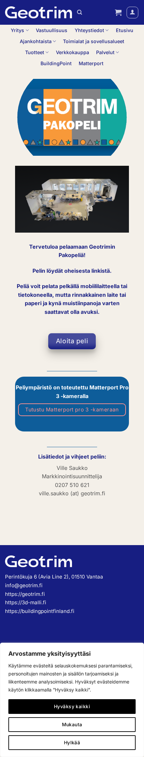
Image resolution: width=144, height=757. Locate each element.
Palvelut (105, 52)
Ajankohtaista (36, 41)
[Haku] (79, 12)
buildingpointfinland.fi (48, 611)
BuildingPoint (56, 63)
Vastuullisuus (51, 30)
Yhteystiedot (89, 30)
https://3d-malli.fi (25, 602)
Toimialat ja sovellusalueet (93, 41)
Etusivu (124, 30)
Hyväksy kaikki (72, 706)
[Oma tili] (132, 12)
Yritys (17, 30)
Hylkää (72, 742)
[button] (118, 12)
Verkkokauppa (72, 52)
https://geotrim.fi (25, 594)
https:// (13, 611)
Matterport (91, 63)
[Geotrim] (38, 12)
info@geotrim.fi (24, 585)
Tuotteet (34, 52)
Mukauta (72, 724)
